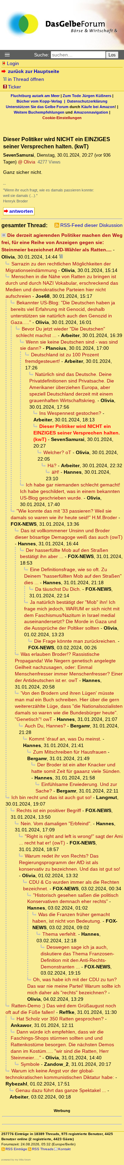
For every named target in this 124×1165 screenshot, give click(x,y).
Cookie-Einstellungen (62, 118)
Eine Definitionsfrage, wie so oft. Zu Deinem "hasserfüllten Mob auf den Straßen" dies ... (73, 576)
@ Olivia (26, 162)
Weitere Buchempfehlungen (39, 112)
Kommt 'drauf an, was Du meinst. (65, 739)
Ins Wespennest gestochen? (70, 413)
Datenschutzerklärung (87, 101)
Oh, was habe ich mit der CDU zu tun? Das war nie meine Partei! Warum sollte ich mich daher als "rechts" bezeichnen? (74, 986)
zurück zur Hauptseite (33, 71)
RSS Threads (42, 1149)
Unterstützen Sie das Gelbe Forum (37, 107)
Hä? (52, 465)
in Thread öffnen (26, 79)
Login (13, 63)
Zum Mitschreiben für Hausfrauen (69, 752)
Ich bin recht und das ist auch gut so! (51, 797)
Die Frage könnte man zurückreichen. (75, 641)
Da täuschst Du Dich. (58, 589)
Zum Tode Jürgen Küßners (87, 96)
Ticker (14, 87)
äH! (55, 472)
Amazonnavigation (91, 112)
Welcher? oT (57, 452)
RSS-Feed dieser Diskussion (91, 225)
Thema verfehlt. (59, 934)
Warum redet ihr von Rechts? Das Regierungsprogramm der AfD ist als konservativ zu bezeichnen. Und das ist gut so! (69, 862)
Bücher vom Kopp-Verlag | (42, 101)
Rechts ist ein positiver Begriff (49, 810)
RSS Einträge (16, 1149)
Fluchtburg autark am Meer (35, 96)
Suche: (41, 54)
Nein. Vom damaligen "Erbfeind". (56, 823)
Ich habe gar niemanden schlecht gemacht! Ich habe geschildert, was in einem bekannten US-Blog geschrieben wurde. (70, 491)
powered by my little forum (16, 1159)
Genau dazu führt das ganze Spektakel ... (61, 1090)
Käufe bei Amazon (98, 107)
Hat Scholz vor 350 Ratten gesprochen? (60, 1018)
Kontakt (64, 1149)
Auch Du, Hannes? (45, 725)
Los (112, 54)
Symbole (30, 1064)
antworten (21, 211)
